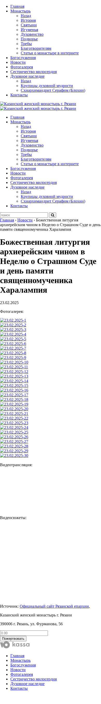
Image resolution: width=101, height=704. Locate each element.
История (28, 20)
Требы (26, 43)
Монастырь (20, 11)
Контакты (19, 95)
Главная (17, 6)
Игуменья (29, 29)
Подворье (29, 39)
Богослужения (23, 57)
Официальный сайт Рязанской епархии (54, 606)
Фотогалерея (21, 67)
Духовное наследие (27, 76)
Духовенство (32, 34)
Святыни (29, 25)
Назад (26, 15)
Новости (18, 62)
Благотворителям (36, 48)
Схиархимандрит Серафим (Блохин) (53, 90)
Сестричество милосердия (33, 71)
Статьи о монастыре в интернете (50, 53)
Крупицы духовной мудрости (47, 85)
